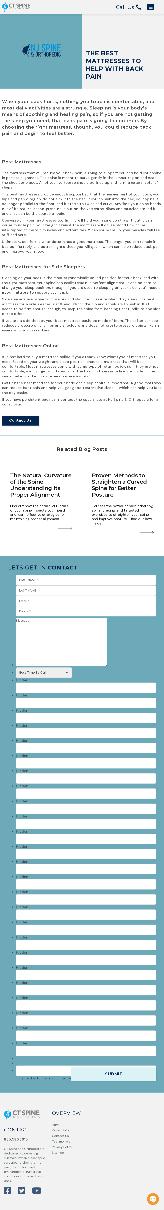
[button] (150, 7)
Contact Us (20, 420)
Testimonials (61, 1141)
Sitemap (58, 1152)
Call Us (126, 7)
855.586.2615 (16, 1139)
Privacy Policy (62, 1147)
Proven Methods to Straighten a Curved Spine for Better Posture (119, 485)
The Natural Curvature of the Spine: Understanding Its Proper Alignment (41, 485)
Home (56, 1125)
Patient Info (60, 1130)
